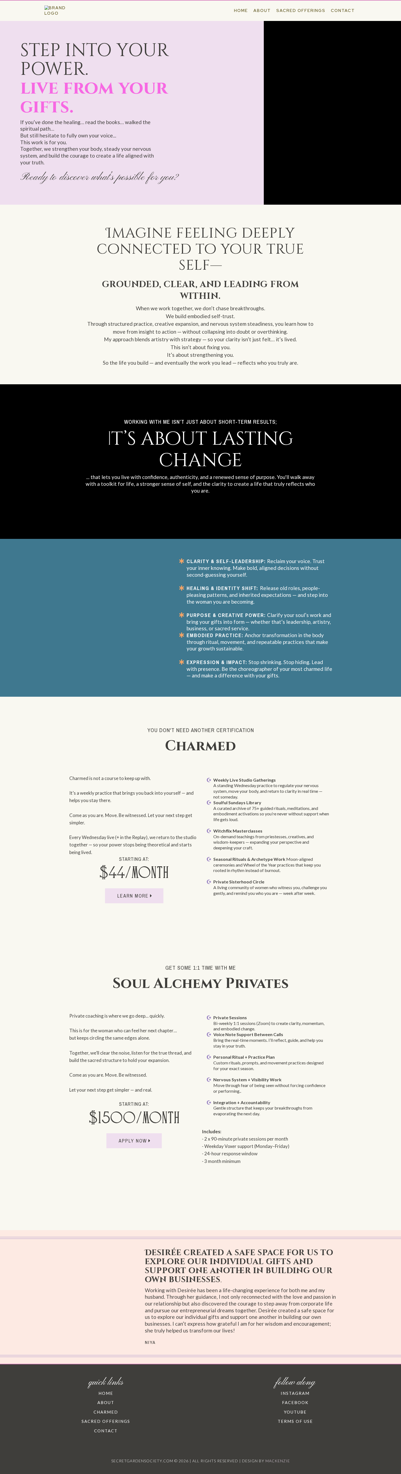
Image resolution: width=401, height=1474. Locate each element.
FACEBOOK (295, 1402)
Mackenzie (277, 1460)
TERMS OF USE (295, 1421)
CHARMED (106, 1411)
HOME (105, 1393)
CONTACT (106, 1430)
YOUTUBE (295, 1411)
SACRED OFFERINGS (106, 1421)
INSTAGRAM (295, 1393)
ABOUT (105, 1402)
